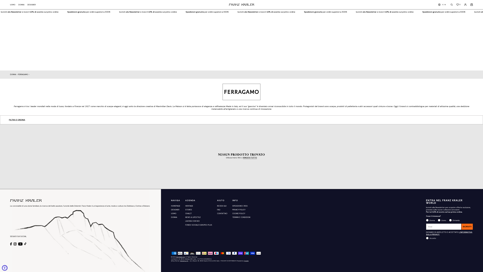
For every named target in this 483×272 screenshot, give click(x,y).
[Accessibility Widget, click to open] (5, 268)
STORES (188, 210)
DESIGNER (175, 210)
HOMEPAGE (175, 206)
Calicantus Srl (184, 261)
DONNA (174, 217)
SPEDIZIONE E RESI (240, 206)
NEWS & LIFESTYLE (193, 217)
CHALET (188, 213)
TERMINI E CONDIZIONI (241, 217)
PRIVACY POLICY (238, 210)
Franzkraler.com (180, 257)
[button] (471, 5)
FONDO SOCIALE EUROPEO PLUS (198, 225)
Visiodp (246, 261)
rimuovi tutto (250, 158)
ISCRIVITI (467, 226)
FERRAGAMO (23, 75)
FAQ (218, 210)
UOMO (173, 213)
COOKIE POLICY (238, 213)
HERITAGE (189, 206)
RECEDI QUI (221, 206)
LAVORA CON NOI (192, 221)
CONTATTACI (222, 213)
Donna (13, 75)
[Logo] (241, 5)
